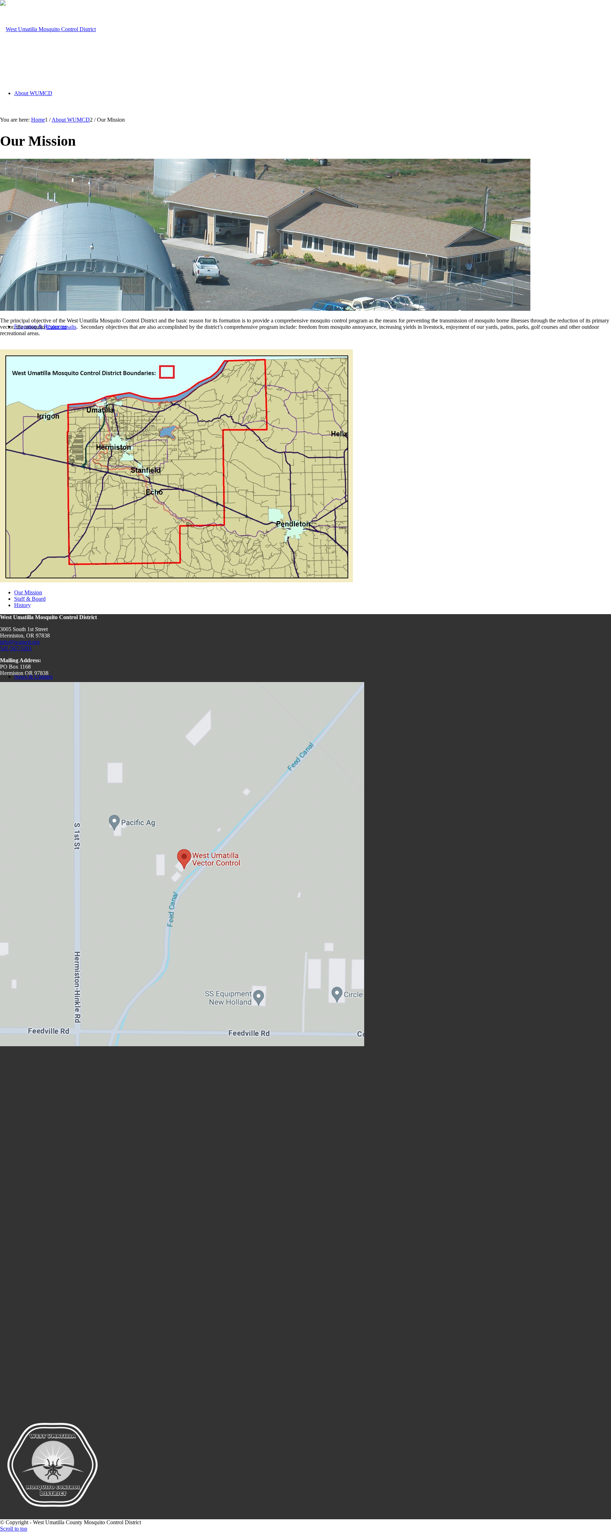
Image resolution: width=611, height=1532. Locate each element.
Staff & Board (30, 599)
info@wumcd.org (20, 642)
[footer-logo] (52, 1516)
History (22, 605)
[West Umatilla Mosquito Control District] (48, 29)
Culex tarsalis (61, 327)
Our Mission (28, 592)
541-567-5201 (16, 648)
